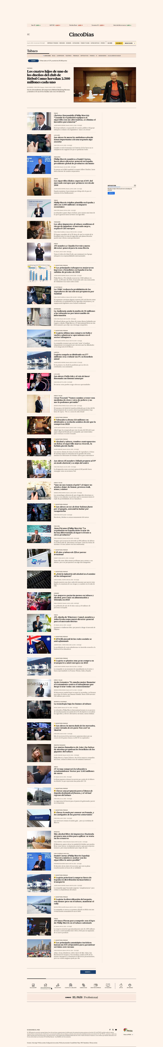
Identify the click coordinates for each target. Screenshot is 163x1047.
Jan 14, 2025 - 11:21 (65, 625)
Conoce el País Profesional (81, 997)
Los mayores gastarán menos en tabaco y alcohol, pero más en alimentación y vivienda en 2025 (74, 598)
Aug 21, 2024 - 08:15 (66, 777)
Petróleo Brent (73, 25)
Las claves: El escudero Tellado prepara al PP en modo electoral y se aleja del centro (75, 462)
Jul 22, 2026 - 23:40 (66, 145)
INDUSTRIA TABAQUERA (59, 745)
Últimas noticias (95, 43)
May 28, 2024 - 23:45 (81, 841)
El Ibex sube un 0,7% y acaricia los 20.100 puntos (53, 60)
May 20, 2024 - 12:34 (75, 863)
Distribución (57, 309)
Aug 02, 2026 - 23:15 (76, 125)
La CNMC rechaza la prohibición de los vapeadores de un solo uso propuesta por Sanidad (74, 292)
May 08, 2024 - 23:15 (76, 885)
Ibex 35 (33, 25)
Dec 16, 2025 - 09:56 (76, 297)
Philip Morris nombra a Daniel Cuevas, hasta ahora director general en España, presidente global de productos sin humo (74, 161)
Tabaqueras (57, 157)
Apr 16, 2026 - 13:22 (70, 210)
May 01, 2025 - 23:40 (68, 558)
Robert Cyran (57, 558)
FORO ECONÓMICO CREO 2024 (61, 853)
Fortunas (29, 68)
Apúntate (111, 193)
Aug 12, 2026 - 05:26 (55, 87)
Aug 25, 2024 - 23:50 (73, 755)
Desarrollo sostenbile (60, 701)
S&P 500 (52, 25)
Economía (68, 43)
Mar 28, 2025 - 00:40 (73, 579)
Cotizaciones (75, 43)
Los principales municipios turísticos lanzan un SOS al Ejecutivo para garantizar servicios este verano (74, 945)
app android (130, 987)
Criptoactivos (84, 55)
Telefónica (69, 55)
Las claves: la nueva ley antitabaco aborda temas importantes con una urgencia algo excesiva (73, 140)
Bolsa (53, 55)
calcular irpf (33, 987)
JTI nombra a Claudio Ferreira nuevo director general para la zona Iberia (72, 247)
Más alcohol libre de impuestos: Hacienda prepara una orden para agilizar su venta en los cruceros (74, 836)
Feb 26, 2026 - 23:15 (76, 232)
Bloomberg (30, 87)
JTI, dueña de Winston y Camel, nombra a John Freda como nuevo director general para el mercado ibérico (74, 619)
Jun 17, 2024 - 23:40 (66, 818)
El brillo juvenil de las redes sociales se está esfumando (73, 640)
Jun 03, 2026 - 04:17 (76, 188)
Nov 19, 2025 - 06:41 (70, 319)
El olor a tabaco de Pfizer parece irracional (70, 554)
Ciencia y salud (58, 395)
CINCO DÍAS (37, 87)
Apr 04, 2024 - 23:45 (72, 950)
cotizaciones (108, 987)
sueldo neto (58, 987)
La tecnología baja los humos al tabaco (72, 704)
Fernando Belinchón (59, 863)
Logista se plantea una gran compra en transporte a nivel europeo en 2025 (74, 662)
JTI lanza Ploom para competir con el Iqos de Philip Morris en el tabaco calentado (74, 922)
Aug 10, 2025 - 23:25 (73, 449)
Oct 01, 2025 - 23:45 (66, 382)
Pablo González (58, 538)
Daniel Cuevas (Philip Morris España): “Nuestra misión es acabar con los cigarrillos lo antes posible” (72, 858)
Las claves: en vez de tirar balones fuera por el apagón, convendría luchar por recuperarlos (73, 509)
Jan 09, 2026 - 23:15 (76, 275)
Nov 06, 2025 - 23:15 (76, 340)
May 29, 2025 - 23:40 (66, 514)
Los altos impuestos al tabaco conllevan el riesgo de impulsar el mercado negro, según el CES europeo (74, 226)
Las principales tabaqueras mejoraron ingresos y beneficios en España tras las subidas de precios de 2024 (74, 270)
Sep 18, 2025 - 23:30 (76, 405)
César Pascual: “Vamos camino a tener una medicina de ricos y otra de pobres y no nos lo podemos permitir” (74, 400)
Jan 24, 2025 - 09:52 (73, 603)
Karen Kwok (65, 645)
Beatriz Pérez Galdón (59, 907)
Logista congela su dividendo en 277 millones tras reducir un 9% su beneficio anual (73, 357)
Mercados (62, 43)
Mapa (78, 1042)
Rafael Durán (57, 707)
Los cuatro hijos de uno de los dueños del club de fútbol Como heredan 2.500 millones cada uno (48, 76)
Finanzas (92, 55)
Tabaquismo (57, 222)
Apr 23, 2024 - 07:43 (66, 926)
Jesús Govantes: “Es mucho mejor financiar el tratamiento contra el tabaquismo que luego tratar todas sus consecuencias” (75, 684)
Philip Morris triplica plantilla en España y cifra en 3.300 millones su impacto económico (74, 205)
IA (96, 55)
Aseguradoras (102, 55)
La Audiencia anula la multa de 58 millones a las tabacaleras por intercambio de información (74, 313)
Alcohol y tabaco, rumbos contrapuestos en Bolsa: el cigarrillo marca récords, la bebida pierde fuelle (75, 444)
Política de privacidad (64, 1042)
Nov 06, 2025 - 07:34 (76, 362)
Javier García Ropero (59, 125)
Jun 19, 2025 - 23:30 (76, 492)
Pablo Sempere (58, 841)
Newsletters (86, 1042)
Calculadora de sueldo (114, 55)
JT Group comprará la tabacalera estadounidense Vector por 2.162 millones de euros (74, 771)
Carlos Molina (67, 841)
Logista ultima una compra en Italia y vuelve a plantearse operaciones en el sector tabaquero (73, 335)
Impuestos (57, 831)
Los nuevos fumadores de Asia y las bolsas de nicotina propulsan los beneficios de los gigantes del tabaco (74, 750)
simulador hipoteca (45, 987)
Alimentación (60, 55)
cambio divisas (83, 987)
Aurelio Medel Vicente (60, 579)
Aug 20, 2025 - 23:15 (76, 427)
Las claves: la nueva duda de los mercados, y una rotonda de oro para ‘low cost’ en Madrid (74, 728)
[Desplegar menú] (28, 34)
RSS (82, 1042)
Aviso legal (34, 1042)
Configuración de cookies (52, 1042)
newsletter (112, 185)
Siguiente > (88, 972)
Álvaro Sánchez (58, 449)
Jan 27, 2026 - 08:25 (65, 251)
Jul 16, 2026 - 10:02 (70, 167)
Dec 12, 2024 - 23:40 (75, 645)
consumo (56, 593)
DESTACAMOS (47, 55)
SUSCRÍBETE (119, 43)
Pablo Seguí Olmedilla (60, 232)
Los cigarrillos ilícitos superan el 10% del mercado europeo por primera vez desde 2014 (74, 183)
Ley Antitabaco (58, 287)
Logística (56, 352)
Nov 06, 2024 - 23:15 (76, 666)
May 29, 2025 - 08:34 (73, 538)
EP (54, 251)
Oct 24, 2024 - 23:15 (76, 690)
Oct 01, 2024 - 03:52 (72, 707)
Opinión (103, 43)
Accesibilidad (73, 1042)
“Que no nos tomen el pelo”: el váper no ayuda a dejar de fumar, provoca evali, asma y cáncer (73, 487)
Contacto (29, 1042)
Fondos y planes (85, 43)
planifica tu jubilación (70, 987)
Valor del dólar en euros (119, 25)
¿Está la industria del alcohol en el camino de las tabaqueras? (74, 575)
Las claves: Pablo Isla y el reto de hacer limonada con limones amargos (72, 378)
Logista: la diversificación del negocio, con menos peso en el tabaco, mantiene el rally (74, 902)
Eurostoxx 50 (95, 25)
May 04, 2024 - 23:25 (76, 907)
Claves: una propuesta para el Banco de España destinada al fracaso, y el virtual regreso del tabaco (73, 793)
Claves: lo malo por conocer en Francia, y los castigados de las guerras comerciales (74, 814)
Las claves (57, 135)
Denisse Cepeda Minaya (60, 405)
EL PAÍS (109, 42)
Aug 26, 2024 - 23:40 (66, 733)
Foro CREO (57, 526)
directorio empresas (96, 987)
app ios (121, 987)
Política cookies (42, 1042)
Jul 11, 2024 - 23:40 (66, 798)
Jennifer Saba (57, 645)
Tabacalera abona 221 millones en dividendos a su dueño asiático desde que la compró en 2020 (75, 422)
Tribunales (76, 55)
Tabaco (32, 51)
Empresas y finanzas (52, 43)
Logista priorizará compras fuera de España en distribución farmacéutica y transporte (72, 880)
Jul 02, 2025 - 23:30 (70, 467)
